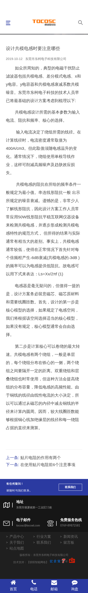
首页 (13, 589)
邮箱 (54, 589)
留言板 (68, 542)
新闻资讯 (70, 536)
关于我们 (16, 542)
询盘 (74, 589)
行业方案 (44, 536)
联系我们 (70, 487)
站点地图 (16, 548)
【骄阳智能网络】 (38, 562)
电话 (33, 589)
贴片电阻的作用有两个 (40, 457)
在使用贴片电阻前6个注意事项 (47, 464)
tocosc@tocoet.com (28, 525)
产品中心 (16, 536)
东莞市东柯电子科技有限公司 (45, 59)
